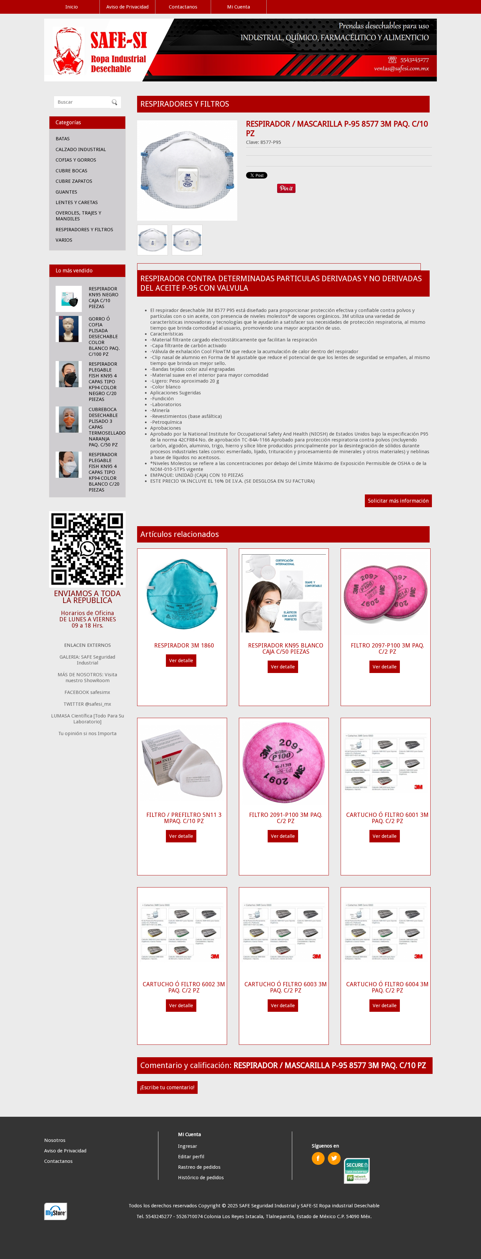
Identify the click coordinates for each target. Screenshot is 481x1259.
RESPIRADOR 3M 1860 (184, 645)
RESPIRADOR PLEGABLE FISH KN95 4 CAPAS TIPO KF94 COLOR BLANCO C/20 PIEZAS (104, 472)
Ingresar (187, 1146)
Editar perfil (191, 1157)
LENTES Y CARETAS (77, 202)
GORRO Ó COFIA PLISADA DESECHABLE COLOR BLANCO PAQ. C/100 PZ (104, 336)
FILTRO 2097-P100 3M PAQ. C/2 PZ (387, 648)
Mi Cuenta (238, 7)
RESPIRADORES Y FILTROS (84, 230)
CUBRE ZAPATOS (74, 181)
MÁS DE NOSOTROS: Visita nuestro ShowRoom (87, 677)
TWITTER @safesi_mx (87, 704)
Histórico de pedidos (201, 1178)
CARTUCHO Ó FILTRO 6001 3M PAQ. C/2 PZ (387, 817)
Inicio (71, 7)
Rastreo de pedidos (199, 1167)
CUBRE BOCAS (71, 171)
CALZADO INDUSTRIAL (81, 149)
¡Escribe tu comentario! (167, 1087)
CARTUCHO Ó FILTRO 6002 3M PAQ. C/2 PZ (184, 987)
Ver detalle (181, 661)
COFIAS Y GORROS (76, 160)
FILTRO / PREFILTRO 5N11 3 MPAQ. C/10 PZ (184, 817)
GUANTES (66, 192)
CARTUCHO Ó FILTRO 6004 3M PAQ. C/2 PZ (387, 987)
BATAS (63, 139)
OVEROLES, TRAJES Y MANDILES (78, 216)
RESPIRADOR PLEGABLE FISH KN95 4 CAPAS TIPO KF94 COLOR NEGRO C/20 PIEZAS (103, 381)
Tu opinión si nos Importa (87, 733)
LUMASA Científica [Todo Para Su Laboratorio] (87, 719)
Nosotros (54, 1140)
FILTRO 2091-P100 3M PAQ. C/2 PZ (285, 817)
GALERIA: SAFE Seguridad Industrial (87, 660)
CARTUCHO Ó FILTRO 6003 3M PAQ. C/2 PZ (285, 987)
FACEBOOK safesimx (87, 692)
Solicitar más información (398, 501)
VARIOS (64, 240)
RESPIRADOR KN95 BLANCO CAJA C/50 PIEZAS (285, 648)
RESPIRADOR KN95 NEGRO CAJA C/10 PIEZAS (103, 297)
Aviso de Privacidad (127, 7)
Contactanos (183, 7)
